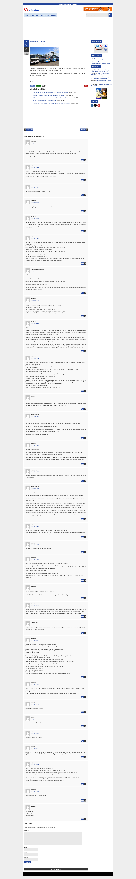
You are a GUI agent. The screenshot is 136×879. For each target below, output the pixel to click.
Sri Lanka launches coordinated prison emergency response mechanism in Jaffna (51, 103)
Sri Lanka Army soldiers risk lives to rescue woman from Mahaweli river (100, 77)
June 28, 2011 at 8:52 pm (35, 748)
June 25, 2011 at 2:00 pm (35, 218)
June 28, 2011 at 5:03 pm (35, 624)
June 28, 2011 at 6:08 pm (35, 640)
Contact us (53, 15)
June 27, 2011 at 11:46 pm (35, 416)
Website (26, 857)
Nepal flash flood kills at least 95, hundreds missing (45, 100)
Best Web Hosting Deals (96, 61)
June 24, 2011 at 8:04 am (35, 143)
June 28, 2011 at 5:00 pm (35, 605)
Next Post (83, 129)
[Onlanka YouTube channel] (98, 104)
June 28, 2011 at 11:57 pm (35, 791)
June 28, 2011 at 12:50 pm (35, 559)
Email (25, 852)
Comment (26, 830)
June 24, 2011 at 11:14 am (35, 167)
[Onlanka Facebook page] (92, 104)
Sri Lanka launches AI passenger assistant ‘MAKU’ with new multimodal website (100, 70)
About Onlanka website (91, 874)
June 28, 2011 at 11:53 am (35, 488)
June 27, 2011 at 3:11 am (35, 323)
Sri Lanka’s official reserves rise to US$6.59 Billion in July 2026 (100, 74)
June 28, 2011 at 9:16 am (35, 471)
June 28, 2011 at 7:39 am (35, 445)
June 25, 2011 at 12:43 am (35, 187)
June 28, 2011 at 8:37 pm (35, 704)
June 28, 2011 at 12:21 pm (35, 544)
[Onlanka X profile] (95, 104)
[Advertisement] (68, 29)
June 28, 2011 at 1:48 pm (35, 588)
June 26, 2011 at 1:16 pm (35, 271)
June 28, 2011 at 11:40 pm (35, 764)
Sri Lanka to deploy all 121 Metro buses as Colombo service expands (48, 95)
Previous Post (30, 129)
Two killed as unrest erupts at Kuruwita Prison (101, 81)
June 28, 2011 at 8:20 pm (35, 684)
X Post (43, 85)
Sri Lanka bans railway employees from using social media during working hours (51, 98)
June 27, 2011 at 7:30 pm (35, 358)
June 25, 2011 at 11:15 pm (35, 238)
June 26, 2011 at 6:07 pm (35, 300)
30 (26, 48)
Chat (37, 15)
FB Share (32, 85)
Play (42, 15)
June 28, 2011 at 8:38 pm (35, 719)
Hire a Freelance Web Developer (98, 59)
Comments (26, 51)
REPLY (86, 85)
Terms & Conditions (107, 874)
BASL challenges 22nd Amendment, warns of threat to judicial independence (50, 92)
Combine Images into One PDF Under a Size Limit (101, 63)
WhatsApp (38, 85)
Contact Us (99, 874)
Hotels (47, 15)
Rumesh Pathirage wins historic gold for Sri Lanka (101, 84)
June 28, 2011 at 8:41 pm (35, 733)
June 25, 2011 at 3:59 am (35, 202)
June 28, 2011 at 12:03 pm (35, 526)
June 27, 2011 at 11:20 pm (35, 398)
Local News (26, 54)
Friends (32, 15)
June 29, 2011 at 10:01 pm (35, 807)
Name (25, 847)
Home (26, 15)
